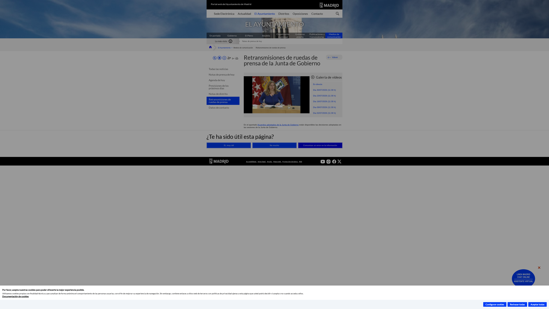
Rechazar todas (517, 304)
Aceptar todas (537, 304)
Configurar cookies (495, 304)
